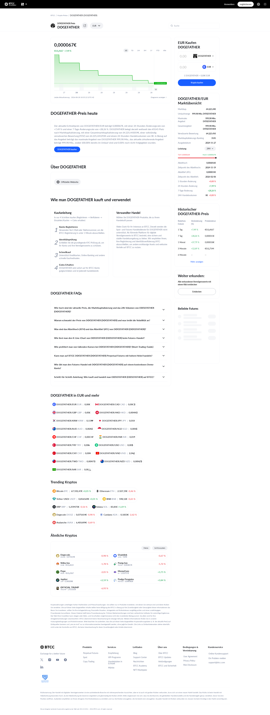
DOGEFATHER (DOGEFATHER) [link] (83, 15)
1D (126, 50)
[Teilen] (85, 26)
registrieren (245, 4)
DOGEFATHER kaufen (67, 149)
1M (138, 50)
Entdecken (197, 291)
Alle (164, 50)
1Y (151, 50)
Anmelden (229, 4)
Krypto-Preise (63, 15)
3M (145, 50)
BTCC (53, 15)
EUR (94, 26)
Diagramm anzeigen (158, 97)
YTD (157, 50)
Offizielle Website (69, 182)
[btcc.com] (10, 4)
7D (132, 50)
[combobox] (210, 148)
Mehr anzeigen (197, 262)
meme (146, 548)
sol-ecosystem (159, 548)
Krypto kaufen (197, 82)
